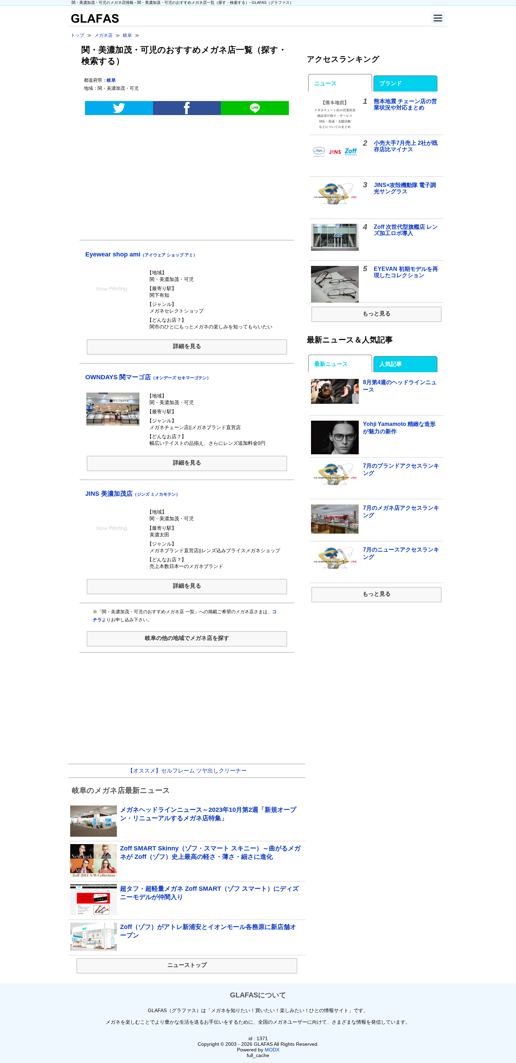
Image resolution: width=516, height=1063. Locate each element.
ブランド (390, 83)
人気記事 (390, 364)
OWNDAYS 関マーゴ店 (148, 377)
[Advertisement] (187, 181)
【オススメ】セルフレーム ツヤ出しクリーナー (187, 771)
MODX (272, 1049)
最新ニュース (331, 364)
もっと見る (377, 313)
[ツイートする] (119, 108)
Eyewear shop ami (141, 254)
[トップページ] (93, 21)
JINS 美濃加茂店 (132, 493)
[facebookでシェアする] (187, 108)
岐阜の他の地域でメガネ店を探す (187, 638)
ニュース (325, 83)
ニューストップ (187, 965)
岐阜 (111, 80)
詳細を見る (187, 346)
